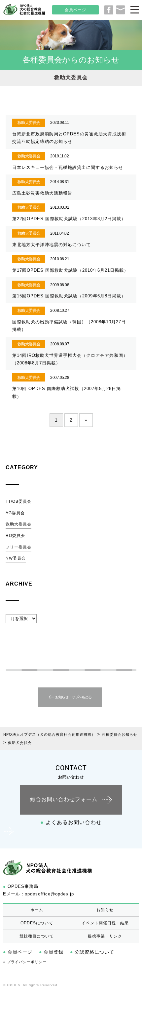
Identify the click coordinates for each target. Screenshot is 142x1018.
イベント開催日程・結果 (105, 923)
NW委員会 (16, 558)
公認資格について (92, 952)
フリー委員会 (18, 547)
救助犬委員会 (18, 524)
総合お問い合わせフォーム (63, 799)
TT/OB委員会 (18, 501)
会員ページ (75, 10)
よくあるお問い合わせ (71, 822)
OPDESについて (36, 923)
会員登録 (51, 952)
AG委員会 (15, 513)
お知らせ (105, 910)
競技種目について (36, 936)
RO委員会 (15, 535)
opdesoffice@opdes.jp (49, 893)
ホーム (36, 910)
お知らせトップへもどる (73, 697)
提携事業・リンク (105, 936)
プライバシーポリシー (25, 962)
